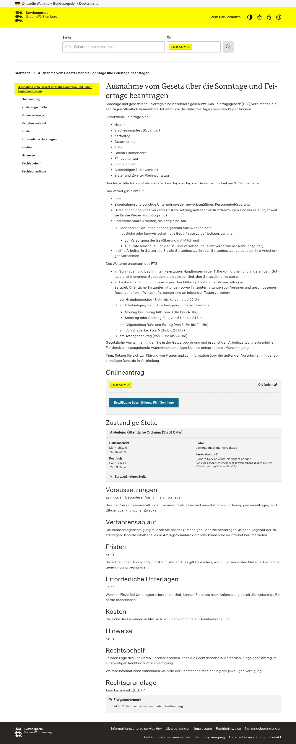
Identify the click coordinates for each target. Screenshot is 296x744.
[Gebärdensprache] (269, 17)
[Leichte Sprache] (259, 17)
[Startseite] (36, 17)
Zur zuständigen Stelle (131, 476)
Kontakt (275, 737)
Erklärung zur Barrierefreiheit (167, 737)
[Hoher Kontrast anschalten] (249, 17)
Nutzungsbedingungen (263, 728)
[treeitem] (57, 89)
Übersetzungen (178, 728)
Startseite (23, 73)
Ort (169, 37)
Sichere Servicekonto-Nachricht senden (223, 459)
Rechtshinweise (228, 728)
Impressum (203, 728)
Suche (66, 37)
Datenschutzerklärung (247, 737)
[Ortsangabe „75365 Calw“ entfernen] (189, 47)
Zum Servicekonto (226, 17)
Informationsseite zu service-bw (136, 728)
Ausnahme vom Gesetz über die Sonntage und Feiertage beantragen (94, 73)
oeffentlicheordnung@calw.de (216, 447)
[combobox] (113, 46)
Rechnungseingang (209, 737)
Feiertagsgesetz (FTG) (126, 690)
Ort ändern (265, 384)
